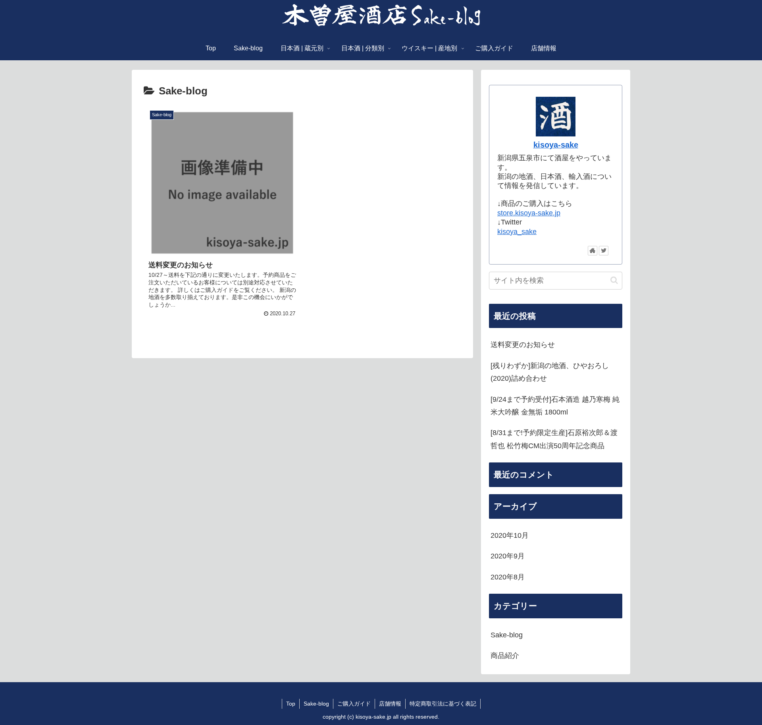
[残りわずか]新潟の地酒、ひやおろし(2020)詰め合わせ (550, 372)
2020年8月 (508, 577)
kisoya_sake (517, 232)
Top (290, 703)
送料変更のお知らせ (523, 345)
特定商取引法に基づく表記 (443, 703)
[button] (614, 280)
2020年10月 (510, 535)
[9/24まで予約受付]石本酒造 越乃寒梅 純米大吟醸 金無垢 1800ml (555, 405)
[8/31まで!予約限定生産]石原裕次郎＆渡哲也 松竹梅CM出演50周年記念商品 (554, 439)
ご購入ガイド (354, 703)
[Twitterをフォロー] (603, 250)
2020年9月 (508, 556)
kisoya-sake (555, 144)
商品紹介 (505, 656)
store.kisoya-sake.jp (528, 213)
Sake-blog (507, 635)
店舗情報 (390, 703)
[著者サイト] (592, 250)
